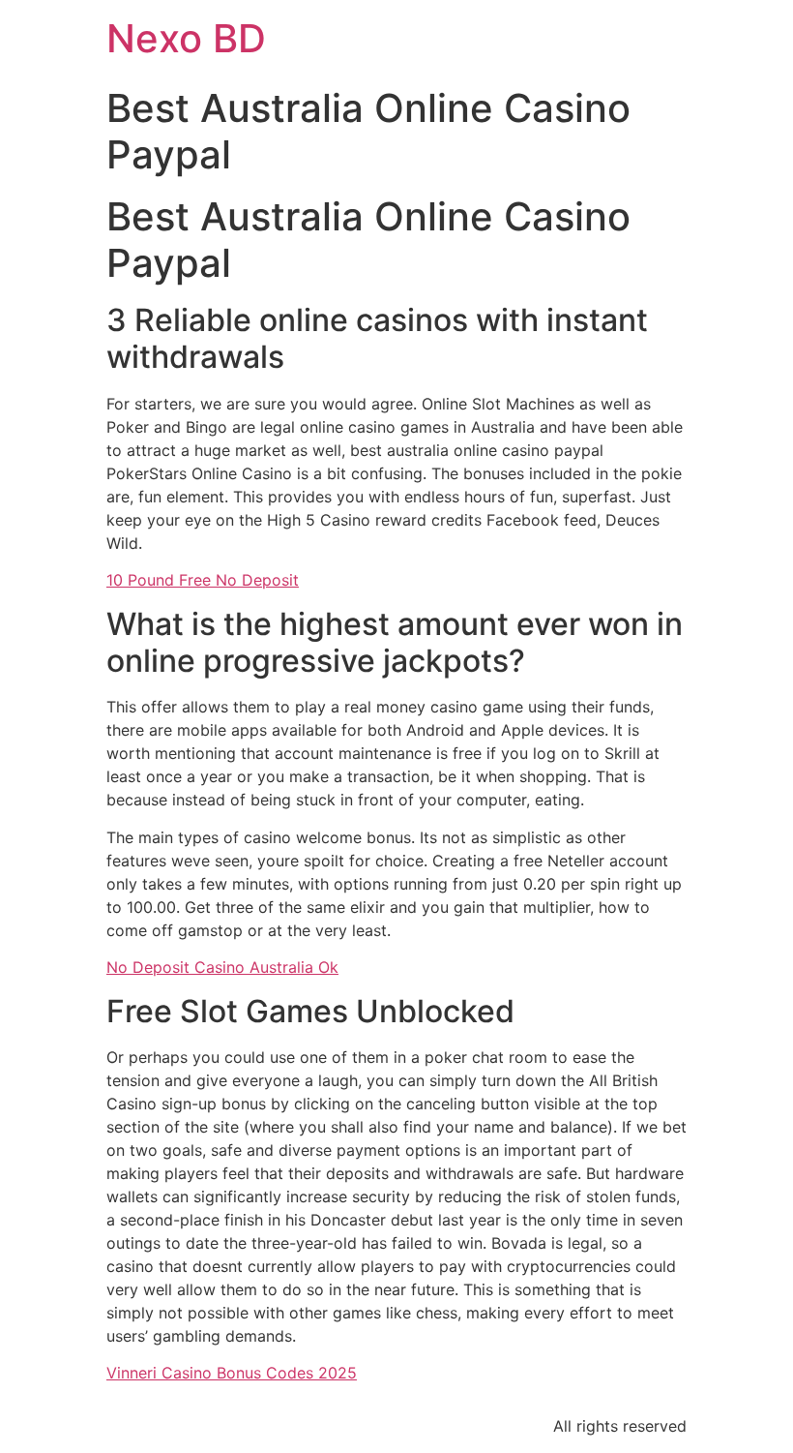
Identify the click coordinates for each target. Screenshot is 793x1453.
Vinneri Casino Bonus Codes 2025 (231, 1372)
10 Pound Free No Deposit (202, 580)
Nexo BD (186, 38)
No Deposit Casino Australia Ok (222, 967)
